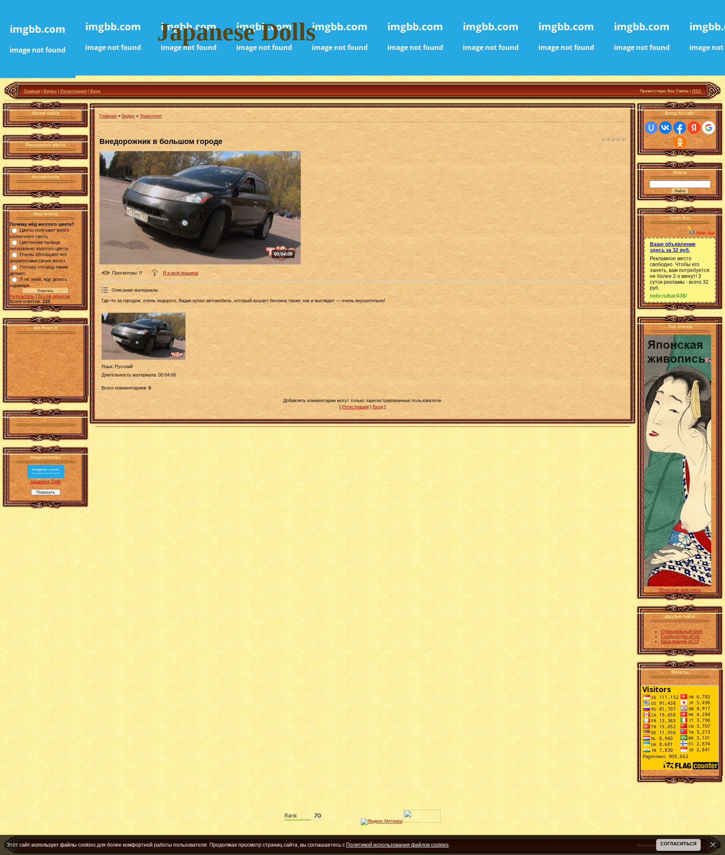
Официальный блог (681, 631)
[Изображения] (143, 336)
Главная (32, 91)
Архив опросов (54, 296)
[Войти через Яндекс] (694, 127)
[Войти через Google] (708, 127)
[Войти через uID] (651, 127)
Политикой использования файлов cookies (397, 844)
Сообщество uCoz (680, 636)
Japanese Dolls (45, 481)
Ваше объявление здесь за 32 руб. (673, 247)
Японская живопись (680, 589)
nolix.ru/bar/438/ (668, 296)
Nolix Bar (705, 232)
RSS (696, 91)
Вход (95, 91)
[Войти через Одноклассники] (680, 142)
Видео (50, 91)
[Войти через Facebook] (679, 127)
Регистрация (73, 91)
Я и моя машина (180, 272)
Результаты (22, 296)
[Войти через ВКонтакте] (665, 127)
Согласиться (678, 843)
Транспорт (151, 115)
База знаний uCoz (680, 641)
